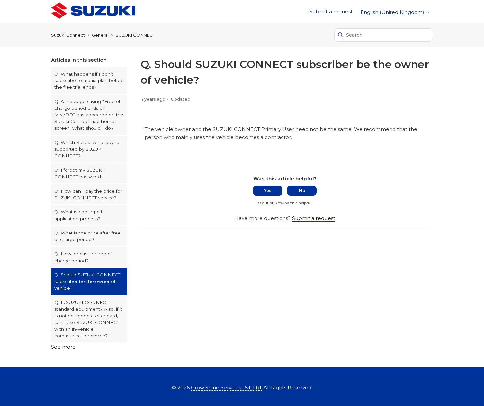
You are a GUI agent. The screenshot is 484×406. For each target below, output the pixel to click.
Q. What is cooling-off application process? (78, 215)
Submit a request (331, 11)
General (100, 35)
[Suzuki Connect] (93, 11)
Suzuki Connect (68, 35)
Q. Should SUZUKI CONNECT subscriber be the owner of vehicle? (87, 281)
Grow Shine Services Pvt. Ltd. (226, 387)
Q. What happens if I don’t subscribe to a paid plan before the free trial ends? (89, 80)
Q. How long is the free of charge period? (83, 257)
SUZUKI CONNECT (135, 35)
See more (63, 347)
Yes (267, 190)
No (302, 190)
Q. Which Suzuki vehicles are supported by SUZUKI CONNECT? (86, 149)
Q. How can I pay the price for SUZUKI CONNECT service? (88, 194)
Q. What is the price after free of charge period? (87, 236)
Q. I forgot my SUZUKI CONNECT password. (79, 173)
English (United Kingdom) (393, 12)
